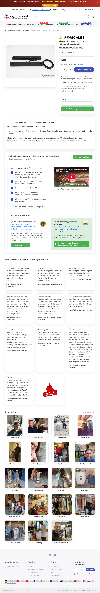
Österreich (22, 581)
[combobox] (57, 17)
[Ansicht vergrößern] (30, 61)
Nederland (55, 581)
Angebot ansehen (50, 5)
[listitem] (30, 61)
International (11, 583)
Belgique (46, 581)
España (78, 581)
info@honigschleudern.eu (41, 10)
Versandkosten (78, 65)
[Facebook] (45, 555)
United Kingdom (68, 581)
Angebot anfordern (83, 157)
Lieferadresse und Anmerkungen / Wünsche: (76, 82)
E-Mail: (63, 100)
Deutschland (11, 581)
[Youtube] (55, 555)
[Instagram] (50, 555)
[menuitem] (15, 24)
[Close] (97, 2)
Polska (92, 581)
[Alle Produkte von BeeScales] (71, 37)
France (38, 581)
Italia (85, 581)
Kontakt (15, 10)
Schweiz (31, 581)
